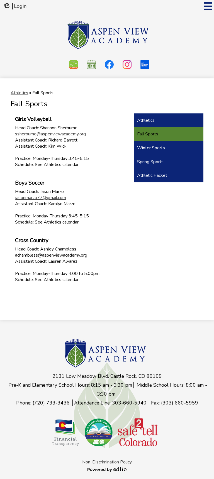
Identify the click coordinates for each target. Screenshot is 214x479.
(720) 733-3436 (52, 402)
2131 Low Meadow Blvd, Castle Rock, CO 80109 (107, 376)
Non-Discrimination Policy (107, 462)
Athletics (19, 93)
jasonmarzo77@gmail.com (40, 198)
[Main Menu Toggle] (208, 6)
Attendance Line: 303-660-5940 (110, 402)
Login (14, 6)
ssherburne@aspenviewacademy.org (50, 134)
